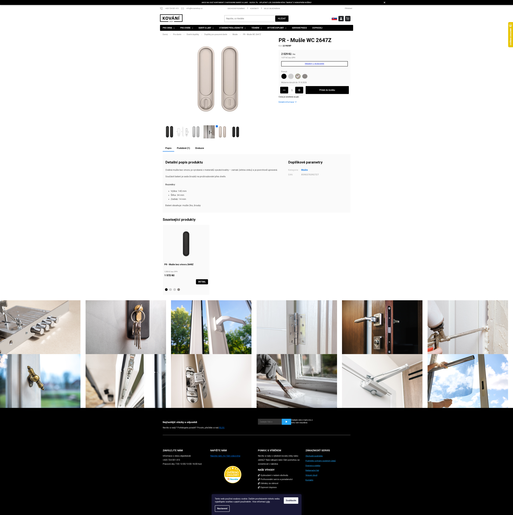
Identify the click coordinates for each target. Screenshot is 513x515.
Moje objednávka (272, 8)
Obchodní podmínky (236, 8)
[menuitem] (168, 28)
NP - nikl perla (174, 289)
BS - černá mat (166, 289)
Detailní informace (286, 102)
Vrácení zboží (311, 475)
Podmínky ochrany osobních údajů (321, 461)
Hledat (282, 18)
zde (268, 501)
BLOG (221, 427)
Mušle (304, 170)
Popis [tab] (168, 148)
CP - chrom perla (170, 289)
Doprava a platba (313, 465)
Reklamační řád (312, 470)
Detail (202, 281)
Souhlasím (291, 500)
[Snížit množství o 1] (284, 90)
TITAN (178, 289)
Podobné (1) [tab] (183, 148)
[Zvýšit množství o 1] (299, 90)
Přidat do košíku (327, 90)
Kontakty (254, 8)
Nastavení (222, 508)
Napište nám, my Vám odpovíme (225, 456)
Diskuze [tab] (199, 148)
